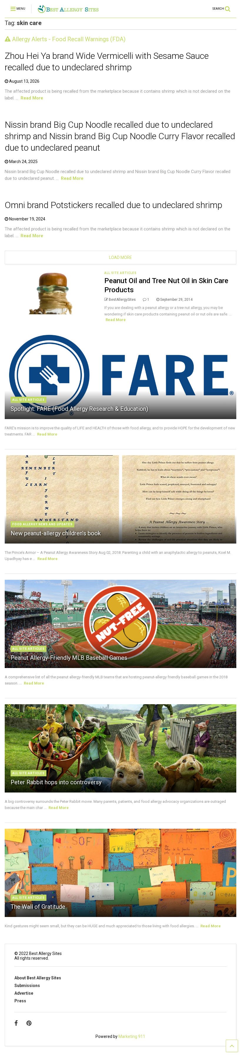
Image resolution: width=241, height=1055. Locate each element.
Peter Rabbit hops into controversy (56, 782)
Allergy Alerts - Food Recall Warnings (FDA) (68, 39)
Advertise (23, 993)
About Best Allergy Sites (37, 978)
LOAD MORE (120, 257)
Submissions (27, 985)
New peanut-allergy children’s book (56, 533)
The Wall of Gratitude (38, 906)
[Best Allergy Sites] (68, 10)
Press (20, 1000)
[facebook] (16, 1023)
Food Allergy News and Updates (42, 524)
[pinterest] (28, 1023)
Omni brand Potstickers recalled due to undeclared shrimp (113, 205)
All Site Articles (120, 273)
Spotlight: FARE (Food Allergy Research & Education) (79, 408)
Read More (32, 98)
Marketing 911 (131, 1036)
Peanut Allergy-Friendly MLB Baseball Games (69, 657)
